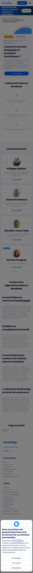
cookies (18, 541)
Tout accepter (16, 558)
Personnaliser (16, 568)
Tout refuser (16, 563)
